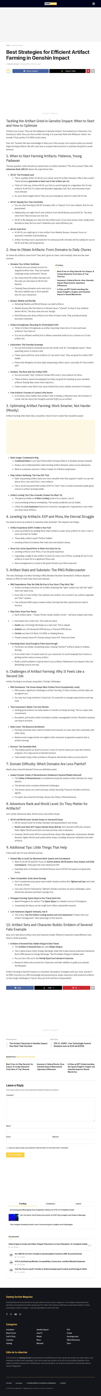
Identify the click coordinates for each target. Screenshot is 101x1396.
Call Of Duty (11, 1336)
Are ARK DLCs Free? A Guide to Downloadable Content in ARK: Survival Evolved (48, 1254)
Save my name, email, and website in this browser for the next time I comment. (39, 1148)
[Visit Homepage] (50, 3)
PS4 (68, 1330)
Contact (63, 1383)
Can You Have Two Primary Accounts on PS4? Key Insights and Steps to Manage (52, 1215)
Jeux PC (40, 1333)
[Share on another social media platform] (93, 71)
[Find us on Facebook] (6, 1314)
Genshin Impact (17, 45)
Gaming (9, 1343)
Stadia (69, 1333)
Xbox (69, 1343)
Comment (10, 1095)
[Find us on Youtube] (16, 1314)
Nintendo (40, 1343)
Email (9, 1137)
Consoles (9, 1340)
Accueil (8, 1383)
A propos (19, 1383)
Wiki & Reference (73, 1340)
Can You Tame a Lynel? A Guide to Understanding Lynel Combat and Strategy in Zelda (51, 1269)
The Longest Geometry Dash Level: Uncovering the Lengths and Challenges (41, 1224)
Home (8, 45)
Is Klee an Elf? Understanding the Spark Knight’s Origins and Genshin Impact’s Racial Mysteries (73, 292)
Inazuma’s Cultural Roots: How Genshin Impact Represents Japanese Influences (75, 283)
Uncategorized (72, 1336)
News (39, 1340)
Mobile (39, 1336)
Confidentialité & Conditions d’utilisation (41, 1383)
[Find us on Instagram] (20, 1314)
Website (55, 1137)
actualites (10, 1330)
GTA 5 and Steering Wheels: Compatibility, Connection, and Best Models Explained (50, 1261)
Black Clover (11, 1333)
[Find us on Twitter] (11, 1314)
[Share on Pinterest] (88, 71)
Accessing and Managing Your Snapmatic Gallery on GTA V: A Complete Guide (42, 1210)
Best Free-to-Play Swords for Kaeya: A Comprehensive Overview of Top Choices (75, 274)
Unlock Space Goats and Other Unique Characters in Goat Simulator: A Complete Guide (48, 1244)
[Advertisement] (50, 24)
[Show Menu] (94, 3)
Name (9, 1126)
